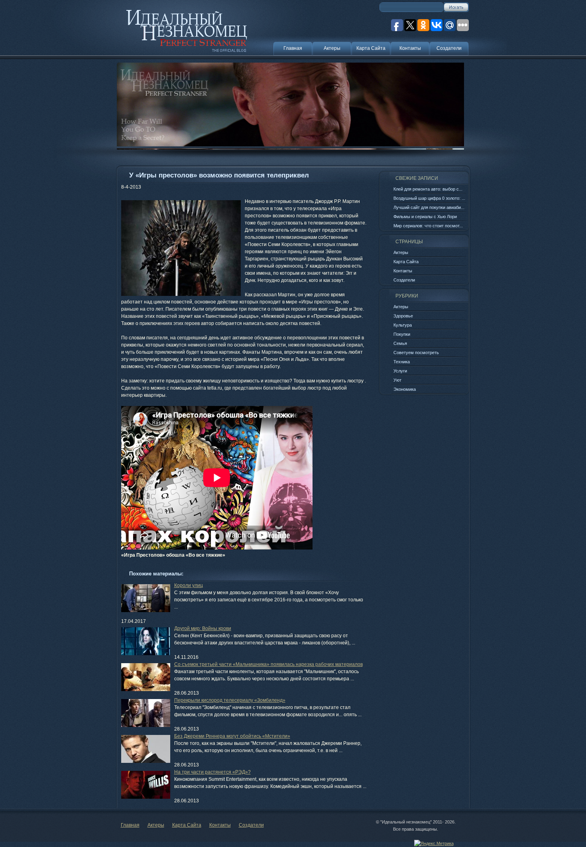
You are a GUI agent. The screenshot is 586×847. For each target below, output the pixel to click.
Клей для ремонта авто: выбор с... (427, 189)
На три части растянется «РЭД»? (212, 772)
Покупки (401, 334)
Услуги (400, 370)
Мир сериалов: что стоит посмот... (428, 225)
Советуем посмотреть (416, 352)
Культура (402, 325)
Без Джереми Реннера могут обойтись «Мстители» (232, 736)
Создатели (449, 48)
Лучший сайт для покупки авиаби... (428, 207)
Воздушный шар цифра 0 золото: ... (429, 198)
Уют (397, 380)
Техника (401, 361)
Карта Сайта (370, 48)
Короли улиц (188, 585)
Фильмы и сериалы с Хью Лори (425, 216)
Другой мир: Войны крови (202, 628)
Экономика (404, 389)
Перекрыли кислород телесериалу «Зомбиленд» (229, 700)
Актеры (332, 48)
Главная (292, 48)
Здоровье (403, 315)
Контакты (410, 48)
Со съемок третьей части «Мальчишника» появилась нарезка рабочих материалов (268, 664)
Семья (400, 343)
